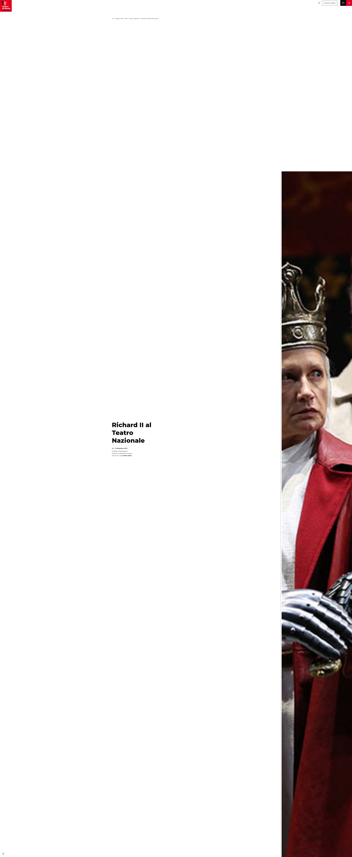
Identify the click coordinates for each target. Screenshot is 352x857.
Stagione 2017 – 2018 (121, 18)
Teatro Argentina (134, 18)
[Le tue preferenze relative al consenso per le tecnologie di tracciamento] (3, 854)
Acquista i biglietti (330, 3)
